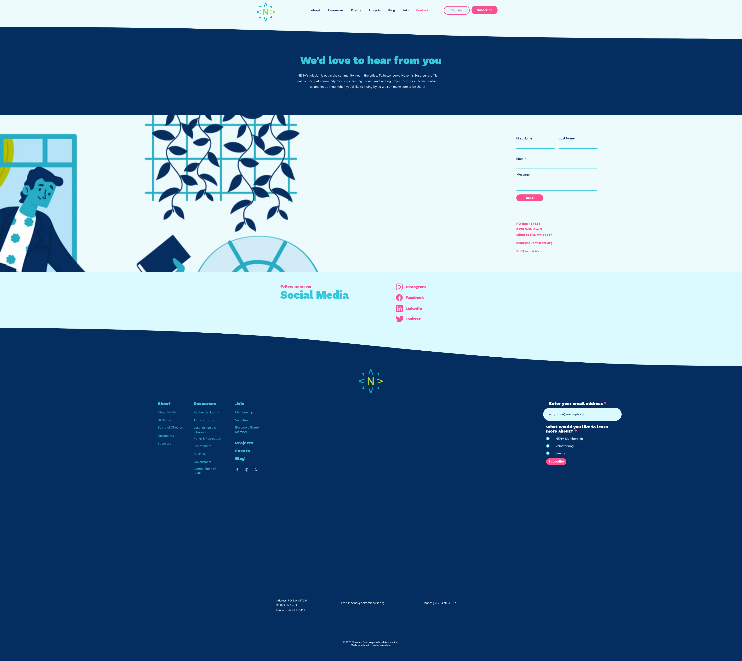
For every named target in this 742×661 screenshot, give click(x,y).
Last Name (567, 138)
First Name (524, 138)
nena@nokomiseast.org (534, 243)
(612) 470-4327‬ (528, 251)
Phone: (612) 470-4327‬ (439, 603)
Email (520, 158)
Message (523, 174)
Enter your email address (576, 403)
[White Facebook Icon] (237, 470)
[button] (316, 10)
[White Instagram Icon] (247, 470)
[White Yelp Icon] (256, 470)
